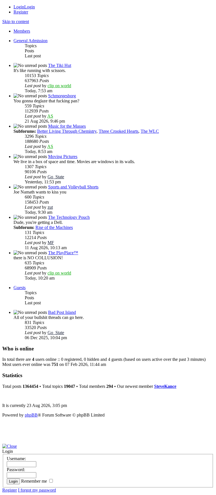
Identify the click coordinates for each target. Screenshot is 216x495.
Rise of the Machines (54, 227)
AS (50, 116)
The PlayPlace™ (63, 252)
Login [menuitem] (19, 6)
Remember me (34, 481)
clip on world (59, 85)
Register (9, 490)
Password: (16, 469)
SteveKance (165, 386)
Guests (20, 287)
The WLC (150, 131)
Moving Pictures (62, 156)
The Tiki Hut (59, 65)
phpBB (31, 415)
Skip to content (15, 21)
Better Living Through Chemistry (66, 131)
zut (50, 207)
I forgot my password (37, 490)
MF (51, 242)
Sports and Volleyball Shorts (73, 186)
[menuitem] (22, 31)
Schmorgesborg (62, 95)
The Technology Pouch (69, 217)
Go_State (56, 176)
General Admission (31, 40)
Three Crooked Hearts (118, 131)
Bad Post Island (62, 312)
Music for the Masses (67, 126)
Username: (16, 458)
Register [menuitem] (21, 12)
